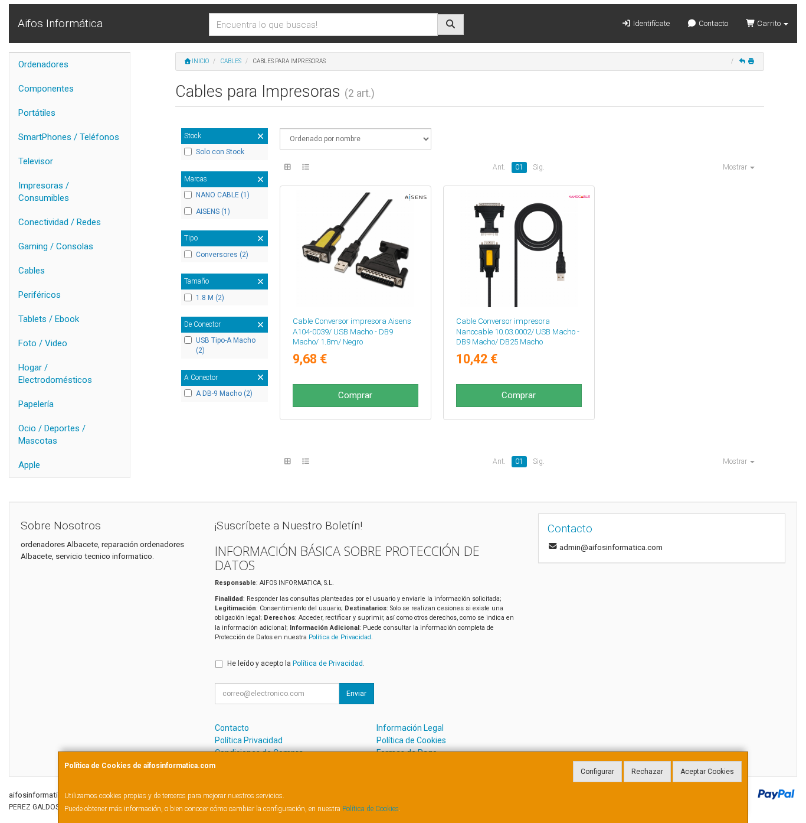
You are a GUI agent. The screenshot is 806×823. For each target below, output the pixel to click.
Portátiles (36, 113)
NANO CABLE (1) (223, 195)
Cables (31, 270)
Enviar (356, 693)
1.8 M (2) (210, 298)
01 (519, 167)
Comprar (355, 395)
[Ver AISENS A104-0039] (355, 248)
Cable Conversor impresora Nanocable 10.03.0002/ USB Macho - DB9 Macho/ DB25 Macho (517, 331)
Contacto (712, 23)
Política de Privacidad (340, 637)
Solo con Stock (220, 152)
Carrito (768, 23)
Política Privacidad (249, 740)
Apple (29, 465)
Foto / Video (42, 343)
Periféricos (39, 294)
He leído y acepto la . (296, 663)
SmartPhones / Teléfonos (68, 137)
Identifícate (650, 23)
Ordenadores (43, 64)
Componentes (46, 88)
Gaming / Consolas (55, 246)
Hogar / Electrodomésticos (55, 373)
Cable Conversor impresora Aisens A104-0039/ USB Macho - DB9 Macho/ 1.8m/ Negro (352, 331)
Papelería (36, 404)
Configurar (597, 771)
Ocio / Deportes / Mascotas (52, 434)
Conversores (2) (222, 255)
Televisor (35, 161)
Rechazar (647, 771)
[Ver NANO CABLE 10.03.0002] (519, 248)
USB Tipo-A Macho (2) (225, 345)
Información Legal (410, 728)
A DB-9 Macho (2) (224, 393)
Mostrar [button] (736, 167)
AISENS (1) (213, 211)
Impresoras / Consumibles (43, 191)
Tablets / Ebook (48, 319)
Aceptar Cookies (707, 771)
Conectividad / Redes (59, 222)
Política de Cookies (370, 809)
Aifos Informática (60, 23)
